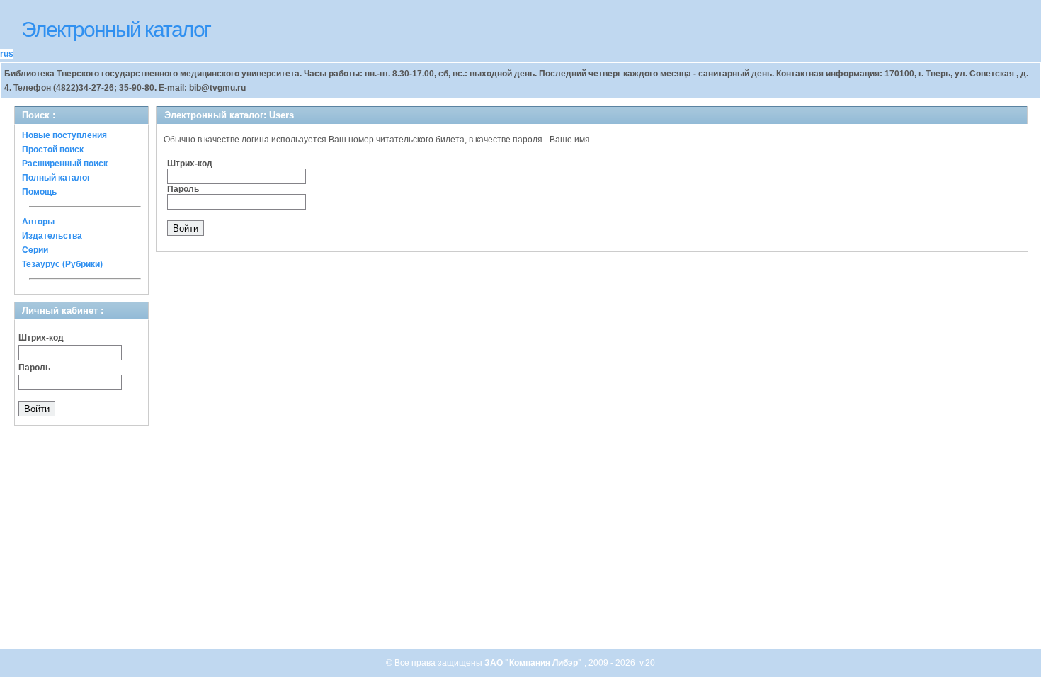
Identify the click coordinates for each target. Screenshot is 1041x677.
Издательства (52, 236)
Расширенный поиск (65, 164)
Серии (35, 250)
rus (6, 54)
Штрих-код (41, 338)
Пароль (34, 367)
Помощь (39, 192)
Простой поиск (53, 149)
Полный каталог (56, 178)
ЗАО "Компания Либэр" (534, 663)
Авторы (38, 222)
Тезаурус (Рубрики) (62, 264)
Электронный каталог (115, 29)
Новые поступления (64, 135)
